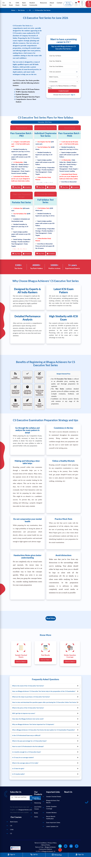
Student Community (33, 4)
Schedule (27, 187)
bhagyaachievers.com (25, 809)
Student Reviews (51, 812)
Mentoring (37, 803)
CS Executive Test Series (42, 10)
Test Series (21, 10)
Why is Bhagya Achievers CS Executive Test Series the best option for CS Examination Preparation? (43, 730)
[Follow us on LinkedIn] (65, 846)
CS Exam (11, 4)
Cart (77, 4)
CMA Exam (17, 4)
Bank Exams (24, 4)
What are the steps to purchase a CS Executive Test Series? (31, 697)
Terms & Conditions (40, 843)
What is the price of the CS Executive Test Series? (28, 708)
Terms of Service (63, 86)
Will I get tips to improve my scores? (23, 713)
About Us (52, 4)
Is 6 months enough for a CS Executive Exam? (26, 752)
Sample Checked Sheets (53, 796)
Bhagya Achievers (47, 851)
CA (11, 825)
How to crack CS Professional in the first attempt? (28, 746)
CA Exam (4, 4)
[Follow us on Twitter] (60, 846)
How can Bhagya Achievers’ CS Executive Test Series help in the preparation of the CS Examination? (43, 691)
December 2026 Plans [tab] (45, 122)
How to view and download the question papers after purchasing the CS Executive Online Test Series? (44, 702)
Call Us (35, 854)
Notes (36, 816)
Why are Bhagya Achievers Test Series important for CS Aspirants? (33, 724)
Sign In (12, 854)
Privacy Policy (52, 843)
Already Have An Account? (64, 94)
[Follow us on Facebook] (76, 846)
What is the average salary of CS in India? (25, 763)
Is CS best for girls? (18, 768)
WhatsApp (58, 855)
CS (30, 10)
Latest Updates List (52, 826)
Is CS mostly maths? (18, 774)
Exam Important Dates (53, 822)
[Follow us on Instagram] (60, 850)
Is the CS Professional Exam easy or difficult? (26, 735)
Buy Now (17, 187)
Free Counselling (68, 4)
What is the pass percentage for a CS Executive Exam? (29, 741)
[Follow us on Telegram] (71, 846)
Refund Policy (46, 845)
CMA (11, 829)
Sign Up (81, 854)
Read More (50, 618)
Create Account (64, 91)
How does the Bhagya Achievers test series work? (28, 719)
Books (36, 813)
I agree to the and (62, 87)
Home (13, 10)
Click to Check (20, 661)
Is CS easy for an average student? (23, 757)
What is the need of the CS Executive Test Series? (28, 686)
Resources (43, 3)
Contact (59, 3)
